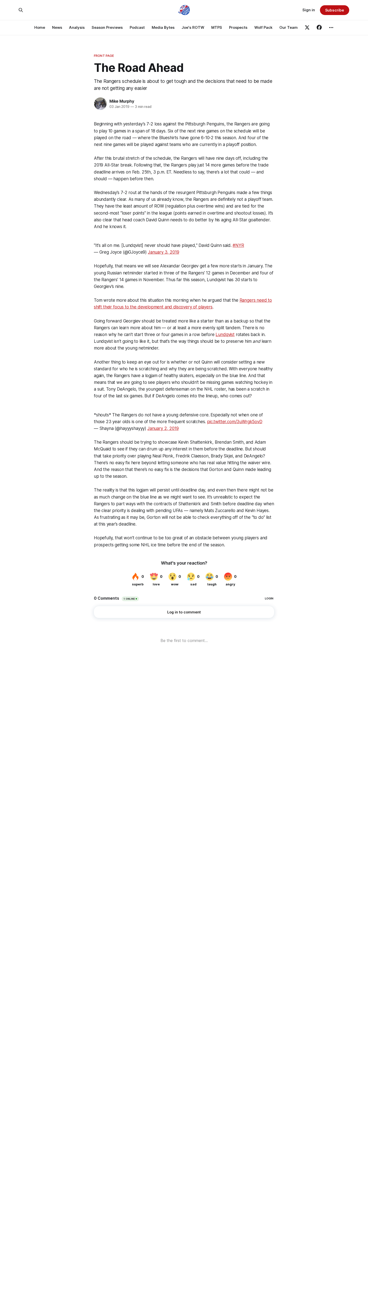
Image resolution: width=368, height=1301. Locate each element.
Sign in (308, 10)
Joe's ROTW (192, 27)
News (57, 27)
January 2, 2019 (162, 428)
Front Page (104, 56)
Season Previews (107, 27)
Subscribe (334, 10)
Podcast (137, 27)
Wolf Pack (263, 27)
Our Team (288, 27)
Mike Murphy (121, 101)
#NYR (238, 245)
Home (39, 27)
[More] (331, 28)
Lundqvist (225, 334)
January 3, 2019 (163, 252)
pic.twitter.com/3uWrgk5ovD (234, 421)
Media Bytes (163, 27)
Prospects (238, 27)
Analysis (77, 27)
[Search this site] (20, 10)
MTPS (216, 27)
